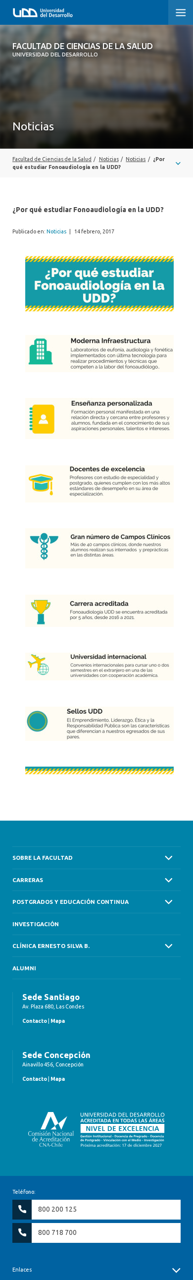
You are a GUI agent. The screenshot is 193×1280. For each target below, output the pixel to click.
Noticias (56, 231)
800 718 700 (57, 1232)
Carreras (27, 880)
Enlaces (22, 1270)
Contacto (34, 1021)
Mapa (57, 1021)
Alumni (24, 968)
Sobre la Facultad (42, 857)
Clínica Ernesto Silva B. (51, 946)
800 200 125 (57, 1209)
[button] (180, 12)
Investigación (35, 924)
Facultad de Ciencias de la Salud (82, 49)
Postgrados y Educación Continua (70, 901)
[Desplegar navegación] (96, 163)
